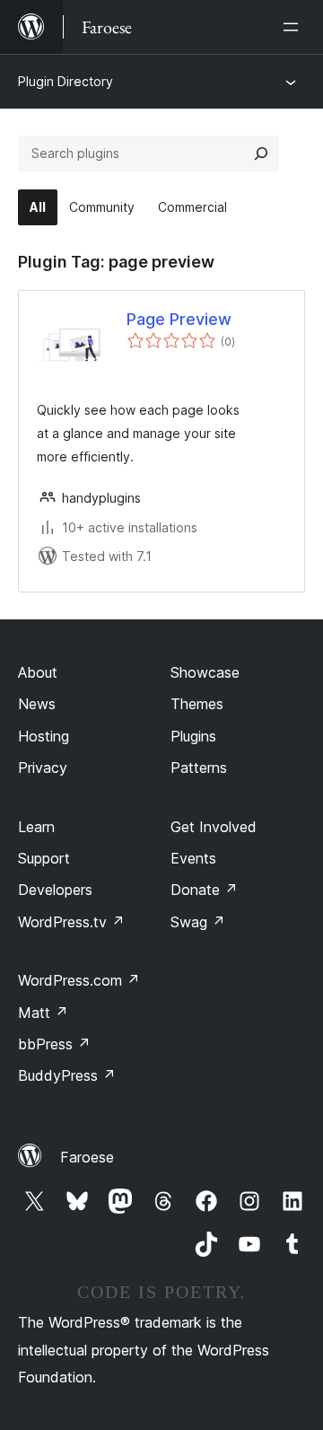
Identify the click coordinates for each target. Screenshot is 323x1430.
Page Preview (179, 319)
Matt (43, 1013)
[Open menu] (294, 27)
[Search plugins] (261, 153)
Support (44, 858)
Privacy (42, 767)
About (37, 672)
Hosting (43, 736)
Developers (55, 890)
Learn (36, 827)
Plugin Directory (65, 81)
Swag (197, 922)
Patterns (198, 767)
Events (193, 858)
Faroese (87, 1157)
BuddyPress (67, 1075)
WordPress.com (79, 980)
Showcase (205, 672)
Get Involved (213, 827)
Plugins (193, 736)
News (37, 704)
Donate (204, 890)
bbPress (54, 1044)
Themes (196, 704)
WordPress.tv (71, 922)
